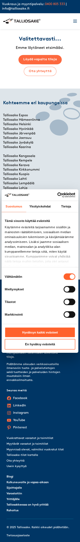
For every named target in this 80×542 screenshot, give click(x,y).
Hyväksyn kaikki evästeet (40, 332)
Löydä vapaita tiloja (40, 59)
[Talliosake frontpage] (35, 21)
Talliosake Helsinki (17, 124)
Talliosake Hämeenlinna (21, 120)
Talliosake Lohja (15, 188)
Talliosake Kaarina (17, 147)
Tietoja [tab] (66, 206)
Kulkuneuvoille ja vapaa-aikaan (28, 482)
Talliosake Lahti (15, 179)
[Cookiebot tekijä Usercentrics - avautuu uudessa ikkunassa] (57, 195)
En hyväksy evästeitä (40, 344)
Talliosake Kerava (16, 165)
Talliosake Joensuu (17, 138)
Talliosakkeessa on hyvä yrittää (27, 504)
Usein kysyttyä (16, 466)
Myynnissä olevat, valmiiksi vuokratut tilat (35, 449)
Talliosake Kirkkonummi (21, 169)
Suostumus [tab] (14, 206)
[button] (72, 21)
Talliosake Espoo (15, 115)
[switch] (69, 289)
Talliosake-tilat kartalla (22, 455)
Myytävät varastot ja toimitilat (27, 443)
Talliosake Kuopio (16, 174)
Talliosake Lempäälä (18, 183)
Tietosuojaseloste (18, 535)
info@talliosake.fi (16, 8)
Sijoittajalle (14, 487)
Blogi (10, 476)
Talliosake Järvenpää (19, 133)
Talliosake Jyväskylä (18, 142)
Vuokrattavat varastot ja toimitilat (30, 438)
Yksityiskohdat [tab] (40, 206)
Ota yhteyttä (40, 71)
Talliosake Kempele (17, 160)
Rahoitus (12, 510)
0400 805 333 (55, 4)
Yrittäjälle (13, 499)
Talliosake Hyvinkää (18, 129)
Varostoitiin (14, 493)
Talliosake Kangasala (19, 156)
